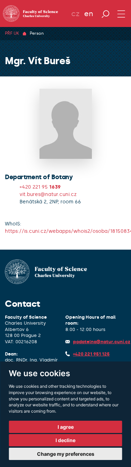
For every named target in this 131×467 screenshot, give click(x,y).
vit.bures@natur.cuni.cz (48, 194)
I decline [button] (65, 440)
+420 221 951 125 (91, 354)
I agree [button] (66, 427)
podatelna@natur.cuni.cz (101, 341)
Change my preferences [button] (65, 454)
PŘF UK (12, 33)
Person (37, 33)
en (88, 13)
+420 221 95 (40, 187)
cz (75, 13)
